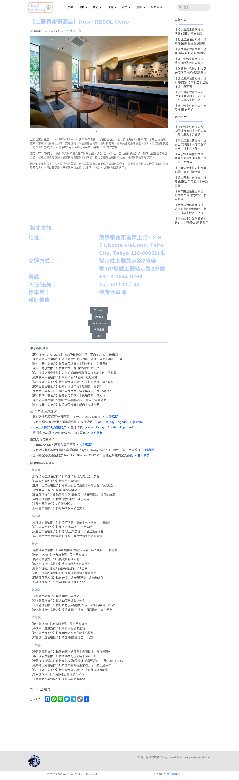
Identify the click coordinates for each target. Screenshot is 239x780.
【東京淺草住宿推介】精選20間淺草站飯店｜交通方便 (64, 404)
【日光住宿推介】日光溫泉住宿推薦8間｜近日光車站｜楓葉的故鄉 (72, 494)
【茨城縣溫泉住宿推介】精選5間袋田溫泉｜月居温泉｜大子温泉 (71, 609)
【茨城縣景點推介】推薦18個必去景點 (54, 596)
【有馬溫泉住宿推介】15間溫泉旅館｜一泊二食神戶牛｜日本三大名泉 (190, 144)
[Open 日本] (86, 7)
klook (99, 422)
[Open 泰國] (144, 7)
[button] (34, 83)
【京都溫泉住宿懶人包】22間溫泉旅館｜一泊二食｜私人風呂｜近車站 (190, 96)
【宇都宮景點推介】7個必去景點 (51, 503)
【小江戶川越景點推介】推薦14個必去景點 (57, 628)
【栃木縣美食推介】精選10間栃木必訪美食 (57, 508)
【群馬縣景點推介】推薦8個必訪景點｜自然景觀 (61, 527)
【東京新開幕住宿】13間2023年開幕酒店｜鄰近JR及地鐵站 (68, 400)
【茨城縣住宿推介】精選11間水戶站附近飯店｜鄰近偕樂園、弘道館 (73, 605)
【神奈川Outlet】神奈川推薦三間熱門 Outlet (58, 554)
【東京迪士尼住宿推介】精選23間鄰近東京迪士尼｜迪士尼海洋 (70, 665)
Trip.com (136, 422)
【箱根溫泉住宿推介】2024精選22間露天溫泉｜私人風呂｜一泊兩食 (73, 550)
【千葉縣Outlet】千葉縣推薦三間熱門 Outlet (58, 674)
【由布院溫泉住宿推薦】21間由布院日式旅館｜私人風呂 (190, 195)
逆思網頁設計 (174, 774)
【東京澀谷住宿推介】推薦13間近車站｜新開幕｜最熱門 (66, 386)
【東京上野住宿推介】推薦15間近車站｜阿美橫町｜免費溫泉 (69, 363)
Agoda (122, 422)
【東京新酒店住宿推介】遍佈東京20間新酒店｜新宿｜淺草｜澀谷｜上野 (76, 359)
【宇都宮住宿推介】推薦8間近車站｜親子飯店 (59, 499)
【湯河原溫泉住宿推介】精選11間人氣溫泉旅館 (60, 563)
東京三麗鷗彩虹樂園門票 (49, 427)
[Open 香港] (100, 7)
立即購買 (112, 416)
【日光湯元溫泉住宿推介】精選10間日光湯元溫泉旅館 (64, 476)
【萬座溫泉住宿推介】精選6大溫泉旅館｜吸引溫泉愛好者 (67, 531)
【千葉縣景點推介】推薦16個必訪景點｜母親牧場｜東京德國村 (70, 651)
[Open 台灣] (115, 7)
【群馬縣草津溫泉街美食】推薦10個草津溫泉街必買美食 (66, 536)
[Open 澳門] (129, 7)
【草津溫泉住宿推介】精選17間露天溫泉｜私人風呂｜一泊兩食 (70, 522)
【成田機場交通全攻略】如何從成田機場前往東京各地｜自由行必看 (73, 372)
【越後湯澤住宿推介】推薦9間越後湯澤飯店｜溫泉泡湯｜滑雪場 (191, 82)
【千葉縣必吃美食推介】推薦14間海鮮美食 (57, 679)
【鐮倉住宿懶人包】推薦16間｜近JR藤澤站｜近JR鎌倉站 (67, 577)
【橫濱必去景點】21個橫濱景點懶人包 (54, 559)
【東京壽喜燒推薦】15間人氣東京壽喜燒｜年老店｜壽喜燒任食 (70, 391)
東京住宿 (75, 30)
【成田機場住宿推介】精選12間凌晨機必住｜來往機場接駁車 (69, 670)
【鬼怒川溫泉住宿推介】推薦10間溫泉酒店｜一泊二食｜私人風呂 (72, 485)
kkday (110, 422)
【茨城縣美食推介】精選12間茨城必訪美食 (57, 600)
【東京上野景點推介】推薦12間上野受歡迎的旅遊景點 (64, 368)
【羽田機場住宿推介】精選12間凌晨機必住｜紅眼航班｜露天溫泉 (72, 382)
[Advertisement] (99, 198)
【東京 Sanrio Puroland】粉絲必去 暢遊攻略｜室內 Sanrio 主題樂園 (74, 354)
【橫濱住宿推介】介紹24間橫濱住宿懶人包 (57, 582)
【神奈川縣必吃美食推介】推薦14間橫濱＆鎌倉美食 (63, 573)
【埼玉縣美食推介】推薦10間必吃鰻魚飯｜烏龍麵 (62, 633)
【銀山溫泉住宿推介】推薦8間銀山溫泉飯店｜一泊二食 (191, 181)
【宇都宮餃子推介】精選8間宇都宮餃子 (55, 490)
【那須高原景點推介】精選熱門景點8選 (55, 481)
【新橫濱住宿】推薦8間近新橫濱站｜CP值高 (58, 568)
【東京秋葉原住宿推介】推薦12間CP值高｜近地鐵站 (64, 377)
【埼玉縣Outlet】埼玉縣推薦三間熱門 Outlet (58, 623)
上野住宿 (45, 689)
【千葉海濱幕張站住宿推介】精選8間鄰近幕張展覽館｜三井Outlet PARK (76, 660)
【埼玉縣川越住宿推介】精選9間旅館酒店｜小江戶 (62, 637)
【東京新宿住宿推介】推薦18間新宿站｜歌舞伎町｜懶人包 (67, 395)
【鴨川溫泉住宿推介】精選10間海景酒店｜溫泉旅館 (63, 656)
